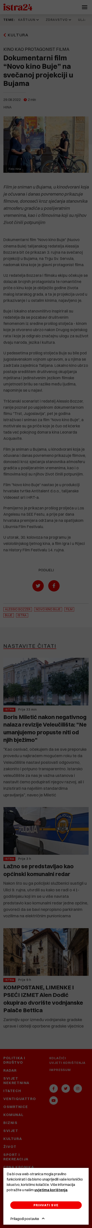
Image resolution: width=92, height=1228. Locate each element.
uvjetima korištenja (50, 1190)
